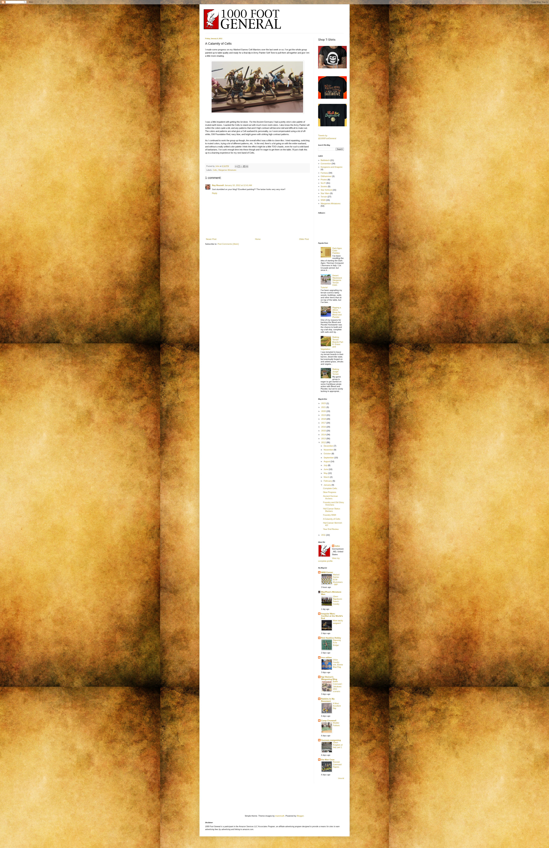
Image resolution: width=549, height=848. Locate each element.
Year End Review (331, 529)
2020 (323, 411)
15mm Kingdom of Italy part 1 (337, 745)
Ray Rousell (218, 185)
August (327, 461)
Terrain (324, 196)
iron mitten (326, 657)
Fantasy (324, 173)
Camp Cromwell (328, 720)
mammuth (279, 816)
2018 (323, 419)
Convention (326, 163)
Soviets (324, 186)
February (328, 481)
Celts (215, 170)
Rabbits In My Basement (328, 700)
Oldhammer (326, 176)
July (326, 465)
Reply (214, 193)
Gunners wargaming (331, 740)
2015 (323, 431)
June (326, 469)
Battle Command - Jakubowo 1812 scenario (338, 686)
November (329, 450)
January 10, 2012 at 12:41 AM (238, 185)
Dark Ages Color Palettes (337, 250)
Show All (341, 778)
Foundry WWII (329, 515)
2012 (323, 442)
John (217, 166)
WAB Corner (327, 572)
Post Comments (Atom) (228, 244)
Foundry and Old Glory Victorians (333, 503)
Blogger (300, 816)
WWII (323, 200)
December (329, 446)
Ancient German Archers (330, 497)
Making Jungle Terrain (335, 371)
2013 (323, 438)
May (326, 473)
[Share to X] (241, 166)
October (328, 453)
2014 (323, 434)
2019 (323, 415)
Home (257, 239)
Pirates (324, 179)
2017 (323, 423)
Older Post (304, 239)
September (329, 457)
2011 (323, 535)
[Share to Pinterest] (247, 166)
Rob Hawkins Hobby (331, 638)
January (328, 485)
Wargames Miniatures (227, 170)
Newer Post (211, 239)
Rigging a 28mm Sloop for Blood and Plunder (337, 312)
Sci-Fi (323, 183)
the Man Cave (327, 759)
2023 (323, 403)
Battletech (325, 160)
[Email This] (236, 166)
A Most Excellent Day (337, 706)
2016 (323, 427)
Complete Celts (330, 488)
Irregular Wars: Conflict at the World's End (332, 616)
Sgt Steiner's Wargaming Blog (329, 678)
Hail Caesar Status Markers (331, 509)
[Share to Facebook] (244, 166)
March (327, 477)
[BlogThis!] (238, 166)
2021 (323, 407)
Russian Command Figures (337, 764)
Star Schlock (326, 190)
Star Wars (325, 193)
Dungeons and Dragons (331, 167)
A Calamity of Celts (331, 519)
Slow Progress (329, 492)
